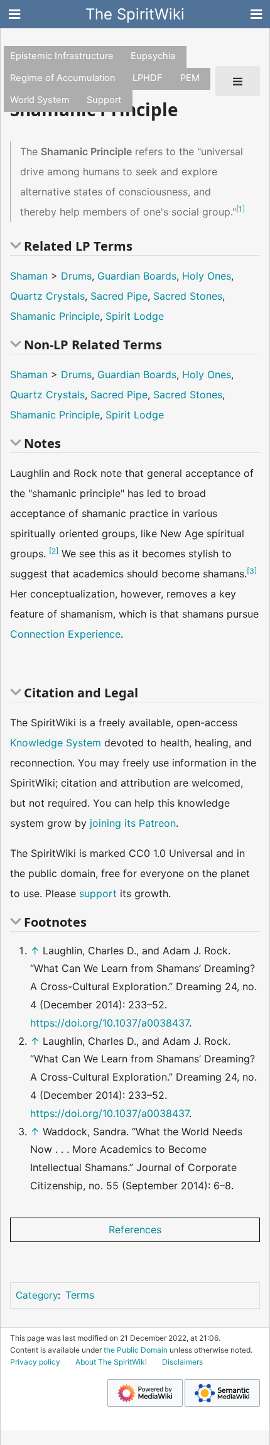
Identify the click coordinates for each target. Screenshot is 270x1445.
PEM (190, 78)
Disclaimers (182, 1361)
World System (40, 100)
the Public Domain (136, 1350)
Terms (79, 1295)
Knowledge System (55, 742)
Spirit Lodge (134, 316)
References (135, 1229)
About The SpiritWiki (111, 1361)
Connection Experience (65, 634)
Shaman (29, 276)
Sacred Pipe (119, 296)
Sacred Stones (187, 296)
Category (37, 1295)
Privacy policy (35, 1361)
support (98, 893)
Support (104, 100)
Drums (76, 276)
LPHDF (147, 78)
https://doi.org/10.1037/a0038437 (109, 1023)
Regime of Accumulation (63, 78)
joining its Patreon (133, 823)
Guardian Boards (136, 276)
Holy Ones (206, 276)
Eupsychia (153, 56)
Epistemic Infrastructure (62, 56)
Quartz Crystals (47, 296)
